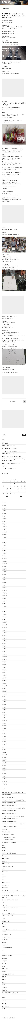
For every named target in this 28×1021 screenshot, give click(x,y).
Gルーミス (4, 855)
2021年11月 (4, 656)
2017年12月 (4, 781)
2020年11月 (4, 688)
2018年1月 (4, 778)
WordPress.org (5, 1008)
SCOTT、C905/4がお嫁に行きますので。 (11, 451)
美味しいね (4, 979)
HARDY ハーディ (6, 858)
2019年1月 (4, 746)
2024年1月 (4, 587)
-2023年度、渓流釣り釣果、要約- (9, 821)
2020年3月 (4, 709)
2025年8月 (4, 537)
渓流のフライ (5, 968)
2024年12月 (4, 558)
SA (2, 879)
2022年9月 (4, 630)
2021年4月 (4, 675)
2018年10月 (4, 754)
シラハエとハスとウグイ (7, 915)
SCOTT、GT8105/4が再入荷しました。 (10, 453)
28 (3, 493)
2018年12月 (4, 749)
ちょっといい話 (5, 921)
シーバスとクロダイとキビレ (8, 913)
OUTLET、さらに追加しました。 (9, 468)
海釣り (3, 966)
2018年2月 (4, 776)
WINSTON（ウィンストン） (8, 892)
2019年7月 (4, 731)
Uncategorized (5, 887)
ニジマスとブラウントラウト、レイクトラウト (12, 929)
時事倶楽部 (4, 958)
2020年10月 (4, 691)
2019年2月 (4, 744)
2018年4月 (4, 770)
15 (7, 488)
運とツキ (4, 982)
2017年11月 (4, 784)
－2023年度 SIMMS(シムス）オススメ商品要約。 (13, 816)
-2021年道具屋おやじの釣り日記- (9, 805)
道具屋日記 (6, 2)
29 (7, 493)
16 (10, 488)
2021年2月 (4, 680)
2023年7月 (4, 603)
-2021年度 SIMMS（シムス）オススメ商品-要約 (13, 800)
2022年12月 (4, 622)
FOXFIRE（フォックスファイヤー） (10, 853)
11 (17, 486)
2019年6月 (4, 733)
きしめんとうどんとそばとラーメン (10, 907)
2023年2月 (4, 616)
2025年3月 (4, 550)
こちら (9, 68)
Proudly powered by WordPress (8, 1017)
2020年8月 (4, 696)
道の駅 (3, 984)
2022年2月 (4, 648)
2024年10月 (4, 563)
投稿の (4, 1003)
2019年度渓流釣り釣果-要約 (8, 839)
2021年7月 (4, 667)
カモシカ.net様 (5, 234)
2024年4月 (4, 579)
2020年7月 (4, 699)
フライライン (5, 939)
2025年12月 (4, 526)
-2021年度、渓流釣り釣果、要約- (9, 802)
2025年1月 (4, 555)
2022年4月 (4, 643)
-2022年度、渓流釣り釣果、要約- (9, 810)
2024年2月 (4, 585)
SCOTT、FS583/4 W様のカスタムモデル (11, 463)
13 (24, 486)
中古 (3, 950)
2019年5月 (4, 736)
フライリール (5, 942)
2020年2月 (4, 712)
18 (17, 488)
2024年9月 (4, 566)
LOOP (3, 869)
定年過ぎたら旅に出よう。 (8, 955)
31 (14, 493)
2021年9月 (4, 662)
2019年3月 (4, 741)
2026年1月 (4, 524)
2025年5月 (4, 545)
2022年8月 (4, 632)
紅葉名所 (4, 976)
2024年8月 (4, 569)
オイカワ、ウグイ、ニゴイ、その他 (10, 899)
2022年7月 (4, 635)
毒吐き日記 (4, 960)
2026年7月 (4, 508)
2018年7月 (4, 762)
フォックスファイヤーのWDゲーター (10, 42)
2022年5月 (4, 640)
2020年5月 (4, 704)
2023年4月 (4, 611)
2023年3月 (4, 614)
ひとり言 (4, 931)
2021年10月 (4, 659)
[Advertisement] (13, 88)
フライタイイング (6, 937)
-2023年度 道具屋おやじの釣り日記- (10, 818)
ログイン (4, 1000)
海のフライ (4, 963)
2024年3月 (4, 582)
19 (21, 488)
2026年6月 (4, 510)
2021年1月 (4, 683)
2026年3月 (4, 518)
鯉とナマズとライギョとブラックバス (10, 992)
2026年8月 (4, 505)
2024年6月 (4, 574)
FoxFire (3, 850)
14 (3, 488)
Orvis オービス (5, 871)
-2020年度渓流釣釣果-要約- (8, 794)
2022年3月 (4, 646)
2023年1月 (4, 619)
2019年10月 (4, 723)
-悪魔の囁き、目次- (6, 831)
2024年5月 (4, 577)
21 (3, 491)
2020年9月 (4, 693)
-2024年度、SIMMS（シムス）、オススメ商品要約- (13, 824)
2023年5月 (4, 608)
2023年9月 (4, 598)
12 (21, 486)
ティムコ (4, 923)
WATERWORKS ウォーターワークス (10, 890)
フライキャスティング (7, 934)
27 (24, 491)
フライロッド (5, 945)
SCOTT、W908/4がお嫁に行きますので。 (11, 445)
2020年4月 (4, 707)
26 (21, 491)
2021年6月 (4, 670)
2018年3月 (4, 773)
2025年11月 (4, 529)
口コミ (3, 953)
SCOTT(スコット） (6, 882)
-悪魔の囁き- (4, 829)
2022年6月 (4, 638)
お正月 (3, 902)
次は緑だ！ (4, 466)
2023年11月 (4, 593)
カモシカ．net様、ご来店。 (10, 229)
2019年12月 (4, 717)
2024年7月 (4, 571)
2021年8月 (4, 664)
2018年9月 (4, 757)
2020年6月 (4, 701)
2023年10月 (4, 595)
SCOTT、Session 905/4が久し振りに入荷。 (12, 456)
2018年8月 (4, 760)
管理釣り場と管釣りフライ (8, 974)
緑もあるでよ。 (5, 443)
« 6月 (7, 496)
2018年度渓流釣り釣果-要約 (8, 834)
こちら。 (16, 372)
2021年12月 (4, 654)
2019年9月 (4, 725)
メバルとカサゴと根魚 (7, 947)
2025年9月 (4, 534)
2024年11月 (4, 561)
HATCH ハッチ (5, 863)
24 (14, 491)
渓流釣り (4, 971)
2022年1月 (4, 651)
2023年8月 (4, 601)
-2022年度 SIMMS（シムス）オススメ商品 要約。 (13, 808)
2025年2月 (4, 553)
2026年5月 (4, 513)
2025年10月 (4, 531)
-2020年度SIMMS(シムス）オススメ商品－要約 (12, 792)
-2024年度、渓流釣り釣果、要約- (9, 826)
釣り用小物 (4, 987)
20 (24, 488)
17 (14, 488)
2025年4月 (4, 547)
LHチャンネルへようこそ (7, 866)
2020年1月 (4, 715)
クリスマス (4, 910)
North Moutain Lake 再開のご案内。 (9, 448)
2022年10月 (4, 627)
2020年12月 (4, 685)
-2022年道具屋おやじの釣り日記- (9, 813)
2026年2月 (4, 521)
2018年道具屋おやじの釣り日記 (9, 837)
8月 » (21, 496)
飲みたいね (4, 990)
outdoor (3, 874)
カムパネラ (4, 905)
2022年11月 (4, 624)
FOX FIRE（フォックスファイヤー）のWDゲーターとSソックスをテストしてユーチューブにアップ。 (14, 15)
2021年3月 (4, 677)
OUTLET (4, 877)
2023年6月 (4, 606)
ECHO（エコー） (6, 847)
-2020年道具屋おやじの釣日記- (8, 797)
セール (3, 918)
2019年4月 (4, 739)
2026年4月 (4, 516)
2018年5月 (4, 768)
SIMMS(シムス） (5, 885)
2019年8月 (4, 728)
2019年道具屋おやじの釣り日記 (9, 842)
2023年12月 (4, 590)
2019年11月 (4, 720)
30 (10, 493)
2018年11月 (4, 752)
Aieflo (3, 845)
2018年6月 (4, 765)
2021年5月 (4, 672)
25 (17, 491)
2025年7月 (4, 539)
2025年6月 (4, 542)
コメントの (5, 1006)
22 (7, 491)
